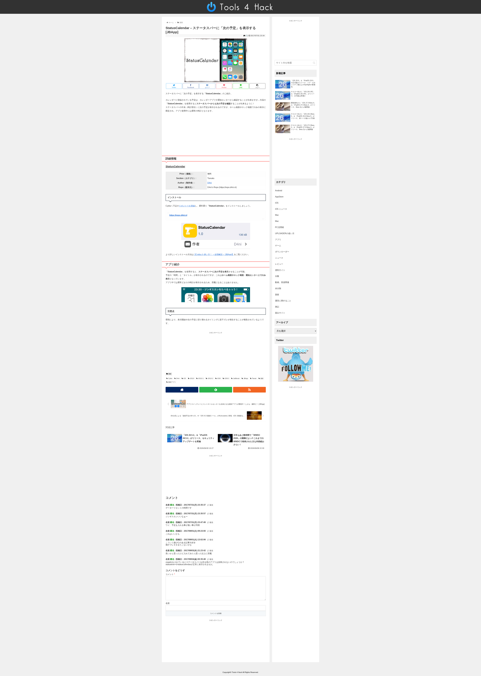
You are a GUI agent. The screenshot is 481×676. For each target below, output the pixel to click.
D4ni (209, 183)
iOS (184, 378)
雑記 (277, 307)
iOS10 (192, 378)
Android (278, 190)
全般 (277, 276)
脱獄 (169, 374)
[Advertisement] (216, 133)
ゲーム (278, 246)
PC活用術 (279, 227)
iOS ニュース (281, 209)
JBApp (246, 378)
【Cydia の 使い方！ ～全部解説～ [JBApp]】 (214, 254)
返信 (211, 505)
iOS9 (219, 378)
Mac (277, 215)
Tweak (254, 378)
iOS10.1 (201, 378)
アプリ (278, 239)
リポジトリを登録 (187, 206)
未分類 (278, 288)
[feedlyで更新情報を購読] (215, 390)
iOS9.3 (226, 378)
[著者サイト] (182, 390)
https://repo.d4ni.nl (178, 215)
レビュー (279, 264)
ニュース (279, 258)
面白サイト (280, 313)
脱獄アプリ (172, 382)
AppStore (279, 197)
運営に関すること (283, 301)
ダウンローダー (282, 252)
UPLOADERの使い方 (284, 233)
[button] (314, 62)
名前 (168, 603)
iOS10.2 (210, 378)
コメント (170, 574)
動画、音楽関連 (282, 282)
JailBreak (236, 378)
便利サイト (280, 270)
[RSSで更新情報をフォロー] (249, 390)
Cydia (170, 378)
